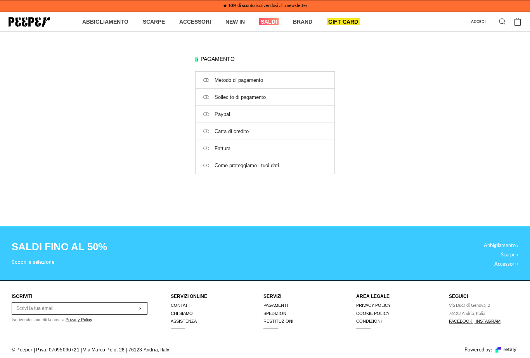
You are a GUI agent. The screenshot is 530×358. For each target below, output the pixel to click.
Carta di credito (232, 131)
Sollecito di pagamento (240, 97)
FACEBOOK (460, 321)
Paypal (222, 114)
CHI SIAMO (182, 313)
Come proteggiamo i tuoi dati (247, 165)
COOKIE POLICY (373, 313)
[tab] (265, 80)
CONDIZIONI (369, 321)
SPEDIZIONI (275, 313)
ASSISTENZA (184, 321)
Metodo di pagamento (239, 80)
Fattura (222, 148)
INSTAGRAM (488, 321)
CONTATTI (181, 305)
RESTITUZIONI (278, 321)
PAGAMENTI (275, 305)
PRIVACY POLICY (373, 305)
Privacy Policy (79, 319)
